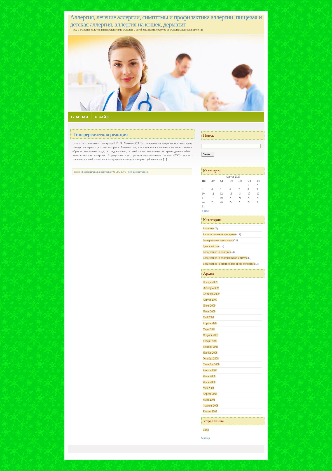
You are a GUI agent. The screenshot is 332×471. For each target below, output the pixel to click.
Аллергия (208, 228)
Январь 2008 (210, 411)
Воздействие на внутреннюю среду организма (229, 263)
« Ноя (205, 210)
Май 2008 (208, 388)
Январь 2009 (210, 341)
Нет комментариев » (139, 171)
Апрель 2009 (210, 323)
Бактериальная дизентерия (96, 171)
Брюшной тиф (211, 246)
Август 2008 (210, 370)
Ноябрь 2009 (210, 282)
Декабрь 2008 (210, 346)
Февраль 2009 (210, 335)
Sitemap (205, 438)
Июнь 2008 (209, 382)
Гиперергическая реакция (100, 134)
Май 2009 (208, 317)
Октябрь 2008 (211, 358)
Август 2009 (210, 299)
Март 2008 (209, 399)
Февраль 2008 (210, 405)
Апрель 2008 (210, 393)
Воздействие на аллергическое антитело (225, 257)
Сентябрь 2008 (211, 364)
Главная (79, 117)
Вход (206, 429)
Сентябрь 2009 (211, 293)
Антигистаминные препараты (219, 234)
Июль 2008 (209, 376)
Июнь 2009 (209, 311)
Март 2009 (209, 329)
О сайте (103, 117)
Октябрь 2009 (211, 288)
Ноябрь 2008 (210, 352)
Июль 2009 (209, 305)
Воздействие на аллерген (217, 252)
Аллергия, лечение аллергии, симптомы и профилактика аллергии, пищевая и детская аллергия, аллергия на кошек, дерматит (166, 21)
